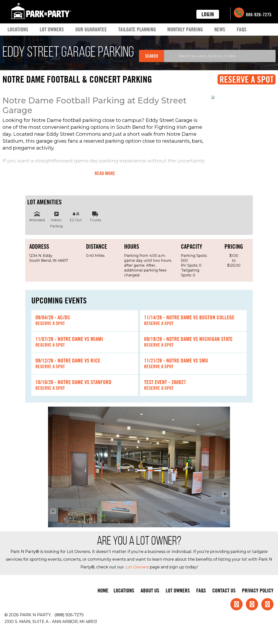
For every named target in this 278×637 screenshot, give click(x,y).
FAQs (241, 29)
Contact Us (224, 590)
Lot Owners (52, 29)
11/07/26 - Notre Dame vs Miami (69, 339)
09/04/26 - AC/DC (52, 317)
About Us (150, 590)
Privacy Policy (258, 590)
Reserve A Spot (247, 79)
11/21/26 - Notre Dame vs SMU (176, 360)
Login (207, 14)
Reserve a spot (50, 323)
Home (102, 590)
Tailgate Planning (137, 29)
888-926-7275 (258, 15)
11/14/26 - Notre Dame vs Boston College (189, 317)
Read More (105, 173)
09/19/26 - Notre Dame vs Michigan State (188, 339)
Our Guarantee (91, 29)
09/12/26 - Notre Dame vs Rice (67, 360)
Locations (18, 29)
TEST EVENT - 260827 (165, 382)
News (219, 29)
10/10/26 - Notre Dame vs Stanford (73, 382)
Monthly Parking (185, 29)
